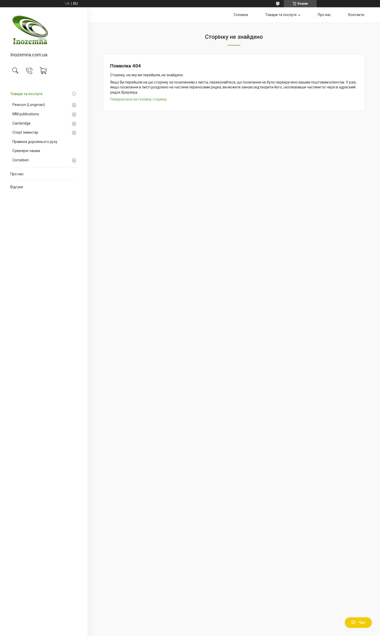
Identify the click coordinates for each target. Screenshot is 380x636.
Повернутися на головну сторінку (138, 99)
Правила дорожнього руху (34, 142)
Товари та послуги (26, 94)
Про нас (17, 174)
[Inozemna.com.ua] (43, 30)
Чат (362, 622)
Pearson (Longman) (28, 105)
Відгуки (16, 187)
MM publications (25, 114)
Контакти (356, 15)
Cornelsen (20, 160)
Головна (241, 15)
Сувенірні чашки (26, 151)
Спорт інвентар (25, 132)
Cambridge (21, 123)
